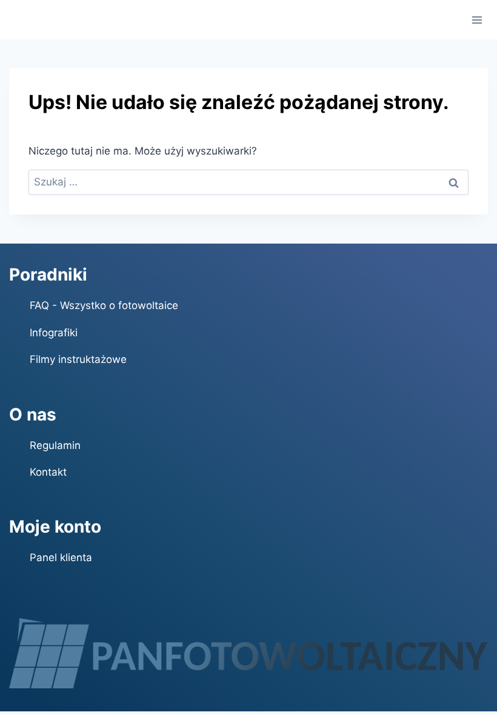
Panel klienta (61, 557)
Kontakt (48, 472)
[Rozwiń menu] (477, 19)
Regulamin (55, 445)
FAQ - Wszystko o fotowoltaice (104, 305)
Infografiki (54, 333)
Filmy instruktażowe (78, 359)
